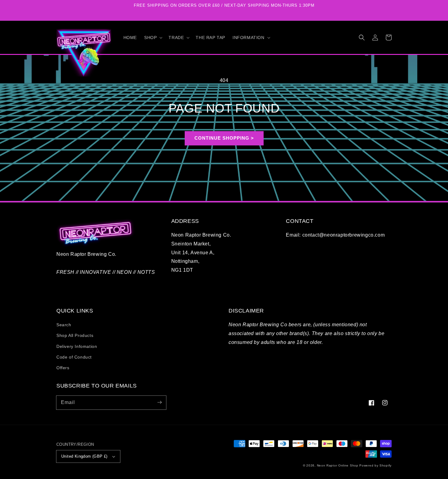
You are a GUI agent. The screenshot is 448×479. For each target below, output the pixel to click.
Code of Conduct (74, 357)
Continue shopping (221, 138)
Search (63, 324)
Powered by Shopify (375, 465)
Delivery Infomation (76, 346)
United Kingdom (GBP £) (84, 456)
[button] (152, 37)
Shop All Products (74, 335)
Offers (62, 367)
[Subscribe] (159, 402)
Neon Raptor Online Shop (337, 465)
